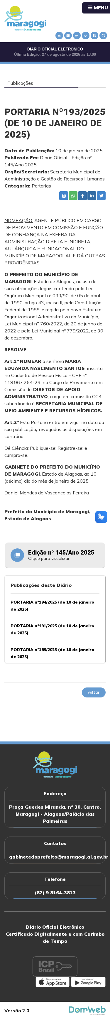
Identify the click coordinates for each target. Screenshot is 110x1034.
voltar (94, 692)
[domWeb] (87, 1010)
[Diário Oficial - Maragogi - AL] (25, 18)
